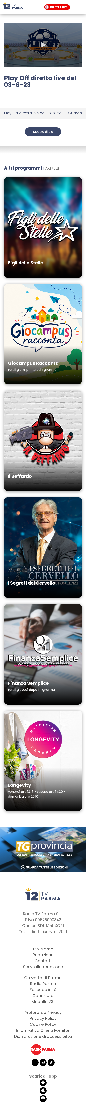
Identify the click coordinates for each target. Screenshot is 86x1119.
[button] (43, 45)
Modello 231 (43, 1001)
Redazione (43, 955)
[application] (43, 45)
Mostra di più (43, 131)
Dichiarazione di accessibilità (43, 1036)
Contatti (43, 961)
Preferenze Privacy (43, 1012)
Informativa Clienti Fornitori (43, 1030)
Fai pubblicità (43, 989)
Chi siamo (43, 949)
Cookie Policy (43, 1024)
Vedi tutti (52, 168)
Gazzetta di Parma (43, 978)
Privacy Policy (43, 1018)
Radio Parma (43, 983)
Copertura (43, 995)
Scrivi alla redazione (43, 967)
